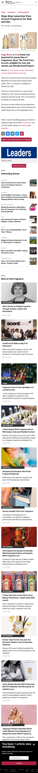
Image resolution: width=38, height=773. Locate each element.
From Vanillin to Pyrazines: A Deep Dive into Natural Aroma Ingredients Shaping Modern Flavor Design (14, 197)
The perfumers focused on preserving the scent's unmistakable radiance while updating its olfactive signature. (18, 695)
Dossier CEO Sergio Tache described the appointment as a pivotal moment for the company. (18, 650)
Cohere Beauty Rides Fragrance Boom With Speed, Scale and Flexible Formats (18, 430)
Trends (3, 227)
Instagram (23, 125)
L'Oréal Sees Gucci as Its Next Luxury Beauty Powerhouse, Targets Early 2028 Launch (18, 597)
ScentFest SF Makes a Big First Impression (15, 344)
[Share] (8, 134)
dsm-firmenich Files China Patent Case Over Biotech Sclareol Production (13, 185)
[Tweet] (17, 134)
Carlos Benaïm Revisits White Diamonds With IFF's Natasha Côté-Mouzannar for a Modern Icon (18, 686)
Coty (17, 54)
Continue (19, 763)
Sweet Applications (6, 258)
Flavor (2, 216)
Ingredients (4, 180)
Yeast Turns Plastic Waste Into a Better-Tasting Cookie (13, 262)
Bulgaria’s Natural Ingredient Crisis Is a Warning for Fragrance (14, 241)
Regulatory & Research (7, 204)
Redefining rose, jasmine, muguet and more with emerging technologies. (17, 478)
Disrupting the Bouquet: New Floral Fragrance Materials (16, 472)
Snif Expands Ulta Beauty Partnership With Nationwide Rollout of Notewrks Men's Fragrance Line (17, 553)
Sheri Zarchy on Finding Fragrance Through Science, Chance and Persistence (16, 308)
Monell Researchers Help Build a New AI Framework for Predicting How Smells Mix (13, 209)
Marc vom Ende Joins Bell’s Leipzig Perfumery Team (14, 252)
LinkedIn (4, 128)
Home (3, 12)
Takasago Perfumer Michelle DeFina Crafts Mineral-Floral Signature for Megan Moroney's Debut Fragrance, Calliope (17, 731)
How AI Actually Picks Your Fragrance (17, 511)
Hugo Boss (6, 54)
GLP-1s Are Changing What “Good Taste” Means (13, 231)
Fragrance (11, 12)
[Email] (3, 134)
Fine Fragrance (23, 12)
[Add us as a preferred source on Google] (22, 134)
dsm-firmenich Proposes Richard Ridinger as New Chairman (13, 220)
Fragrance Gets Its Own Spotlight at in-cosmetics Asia (18, 388)
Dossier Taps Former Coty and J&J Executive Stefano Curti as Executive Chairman (17, 642)
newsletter (27, 123)
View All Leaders (19, 166)
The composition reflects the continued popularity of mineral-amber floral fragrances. (18, 739)
